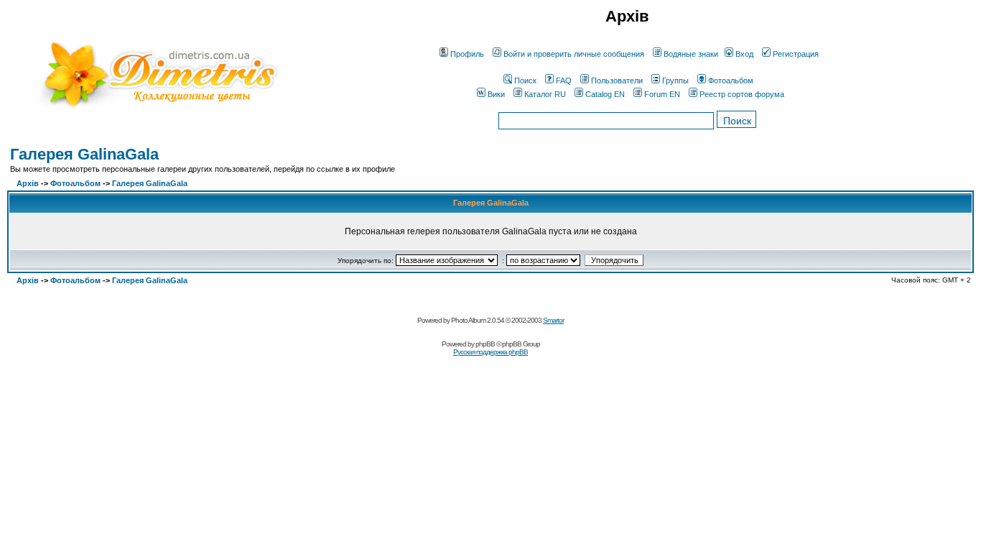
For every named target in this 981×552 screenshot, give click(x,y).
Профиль (467, 54)
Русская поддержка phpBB (490, 352)
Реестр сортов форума (741, 94)
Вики (496, 94)
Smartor (553, 320)
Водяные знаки (691, 54)
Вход (744, 54)
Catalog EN (605, 94)
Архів (28, 183)
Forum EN (662, 94)
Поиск (525, 80)
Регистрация (796, 54)
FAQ (564, 80)
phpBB (485, 344)
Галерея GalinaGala (84, 154)
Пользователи (617, 80)
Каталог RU (545, 94)
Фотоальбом (730, 80)
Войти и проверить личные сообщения (573, 54)
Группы (675, 80)
